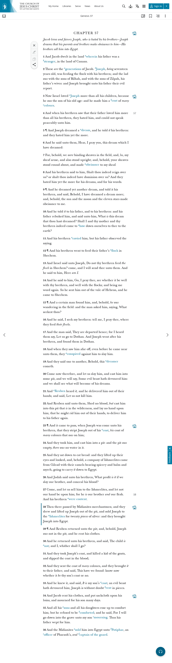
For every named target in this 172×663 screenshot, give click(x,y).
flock (114, 251)
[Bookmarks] (150, 16)
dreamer (112, 361)
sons (67, 608)
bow (82, 226)
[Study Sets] (143, 16)
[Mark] (34, 52)
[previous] (4, 335)
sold (78, 630)
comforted (87, 613)
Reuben (60, 391)
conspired (73, 354)
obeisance (92, 165)
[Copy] (34, 59)
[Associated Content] (134, 33)
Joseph (100, 69)
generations (73, 69)
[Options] (165, 16)
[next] (167, 335)
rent (108, 588)
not (46, 546)
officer (48, 635)
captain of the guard (93, 635)
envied (76, 238)
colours (49, 106)
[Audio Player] (160, 651)
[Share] (34, 64)
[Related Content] (158, 16)
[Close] (34, 45)
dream (85, 130)
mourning (101, 617)
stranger (49, 61)
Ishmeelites (57, 516)
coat (114, 101)
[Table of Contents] (4, 16)
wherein (91, 56)
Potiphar (117, 630)
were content (78, 499)
